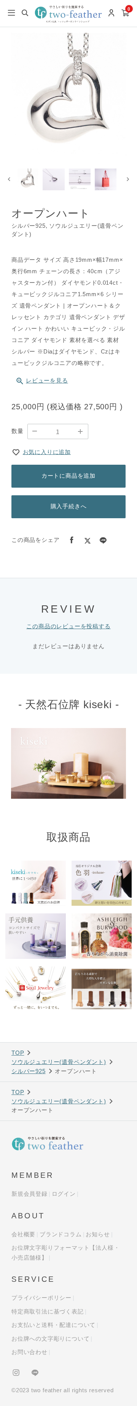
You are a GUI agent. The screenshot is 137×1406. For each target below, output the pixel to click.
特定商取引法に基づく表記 (47, 1311)
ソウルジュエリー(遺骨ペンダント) (58, 1062)
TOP (17, 1052)
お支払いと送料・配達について (53, 1325)
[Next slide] (127, 179)
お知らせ (98, 1234)
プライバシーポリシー (41, 1297)
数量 (17, 431)
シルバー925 (28, 1071)
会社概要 (23, 1234)
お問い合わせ (29, 1352)
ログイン (64, 1193)
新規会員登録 (29, 1193)
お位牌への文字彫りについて (50, 1338)
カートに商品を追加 (68, 475)
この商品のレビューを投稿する (68, 626)
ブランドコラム (61, 1234)
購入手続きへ (69, 506)
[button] (28, 179)
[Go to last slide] (9, 179)
